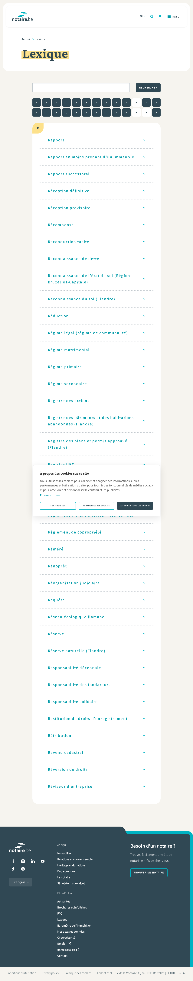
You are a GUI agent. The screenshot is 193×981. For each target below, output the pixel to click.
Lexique (62, 919)
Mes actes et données (71, 931)
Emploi (61, 943)
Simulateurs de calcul (71, 883)
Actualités (63, 901)
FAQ (59, 913)
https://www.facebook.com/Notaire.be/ (13, 861)
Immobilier (64, 853)
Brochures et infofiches (72, 907)
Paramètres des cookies (96, 506)
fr (141, 16)
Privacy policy (50, 973)
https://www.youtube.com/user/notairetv (43, 861)
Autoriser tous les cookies (135, 506)
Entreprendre (66, 871)
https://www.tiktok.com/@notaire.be (13, 869)
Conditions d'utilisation (21, 973)
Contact (62, 955)
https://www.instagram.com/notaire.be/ (23, 861)
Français (19, 882)
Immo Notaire (66, 949)
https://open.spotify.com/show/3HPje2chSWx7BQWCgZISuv (23, 869)
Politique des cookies (77, 973)
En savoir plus (50, 495)
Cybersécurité (66, 937)
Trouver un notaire (149, 872)
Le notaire (63, 877)
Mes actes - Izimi (160, 16)
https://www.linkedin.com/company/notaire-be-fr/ (33, 861)
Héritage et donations (71, 865)
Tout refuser (57, 506)
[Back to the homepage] (22, 16)
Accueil (26, 39)
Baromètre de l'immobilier (74, 925)
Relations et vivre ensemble (75, 859)
